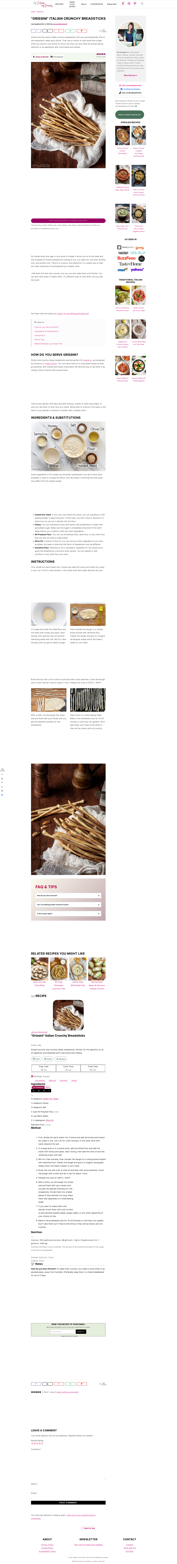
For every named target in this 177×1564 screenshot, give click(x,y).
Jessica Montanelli (39, 1032)
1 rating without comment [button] (66, 1392)
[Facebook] (123, 3)
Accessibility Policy (47, 1551)
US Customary (38, 1087)
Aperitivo (40, 11)
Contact (129, 1545)
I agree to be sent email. (69, 1336)
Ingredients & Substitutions (46, 331)
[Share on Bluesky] (2, 795)
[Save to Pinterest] (59, 30)
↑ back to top (88, 1528)
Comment (36, 1449)
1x (34, 1090)
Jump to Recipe (42, 57)
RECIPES (59, 4)
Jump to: (40, 322)
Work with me (130, 1548)
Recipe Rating (37, 1440)
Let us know (47, 1290)
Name (34, 1484)
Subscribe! (111, 4)
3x (44, 1090)
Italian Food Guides (72, 4)
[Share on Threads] (2, 791)
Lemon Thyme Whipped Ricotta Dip (72, 313)
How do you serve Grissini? (47, 327)
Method (52, 1080)
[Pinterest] (134, 3)
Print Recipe (58, 57)
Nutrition (64, 1080)
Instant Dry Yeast (51, 1099)
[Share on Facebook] (36, 30)
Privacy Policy (47, 1545)
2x (39, 1090)
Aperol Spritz (51, 363)
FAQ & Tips (39, 340)
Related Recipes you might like (48, 344)
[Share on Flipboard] (82, 30)
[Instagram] (129, 3)
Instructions (40, 335)
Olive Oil (50, 1120)
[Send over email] (70, 30)
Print (37, 1059)
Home (33, 11)
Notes (74, 1080)
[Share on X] (48, 30)
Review (61, 1059)
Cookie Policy (47, 1548)
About (84, 4)
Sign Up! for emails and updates (88, 1545)
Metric (48, 1087)
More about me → (130, 75)
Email (49, 1059)
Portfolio (130, 1551)
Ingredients (40, 1080)
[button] (97, 54)
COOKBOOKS (97, 4)
